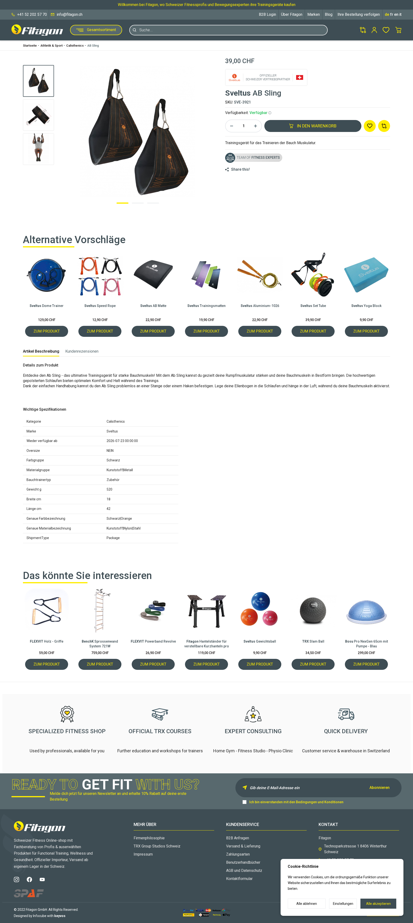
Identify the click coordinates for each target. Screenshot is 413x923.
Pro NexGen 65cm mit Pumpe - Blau (366, 643)
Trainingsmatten (206, 306)
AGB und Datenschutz (244, 870)
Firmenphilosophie (149, 838)
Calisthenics (75, 45)
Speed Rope (100, 306)
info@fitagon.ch (69, 14)
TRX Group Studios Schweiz (157, 846)
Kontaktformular (239, 878)
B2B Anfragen (237, 838)
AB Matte (153, 306)
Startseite (30, 45)
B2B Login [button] (267, 14)
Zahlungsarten (238, 854)
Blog (328, 14)
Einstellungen (343, 904)
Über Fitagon (291, 14)
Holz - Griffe (46, 641)
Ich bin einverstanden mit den (296, 802)
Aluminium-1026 (260, 306)
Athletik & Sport (51, 45)
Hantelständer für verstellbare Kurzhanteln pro (206, 643)
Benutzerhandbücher (243, 862)
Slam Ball (313, 641)
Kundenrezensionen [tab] (81, 351)
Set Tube (313, 306)
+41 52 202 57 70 (32, 14)
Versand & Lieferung (243, 846)
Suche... (146, 30)
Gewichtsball (260, 641)
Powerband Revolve (153, 641)
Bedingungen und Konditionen (319, 802)
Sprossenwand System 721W (100, 643)
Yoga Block (366, 306)
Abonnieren (380, 787)
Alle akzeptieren (378, 904)
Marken (313, 14)
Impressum (143, 854)
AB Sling (93, 45)
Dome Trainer (47, 306)
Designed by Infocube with (39, 916)
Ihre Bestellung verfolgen (358, 14)
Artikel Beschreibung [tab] (41, 351)
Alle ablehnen (306, 904)
